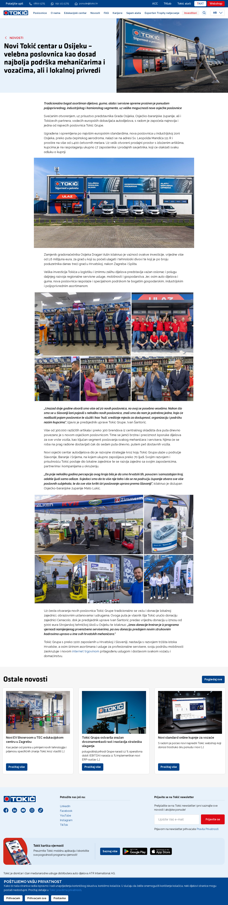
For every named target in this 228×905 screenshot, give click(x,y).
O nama (55, 13)
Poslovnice (40, 13)
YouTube (65, 815)
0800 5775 (39, 3)
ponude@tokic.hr (88, 3)
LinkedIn (65, 806)
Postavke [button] (60, 898)
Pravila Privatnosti (207, 829)
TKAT (200, 3)
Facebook (66, 810)
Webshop (216, 3)
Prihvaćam (13, 898)
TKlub (167, 3)
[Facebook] (5, 810)
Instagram (66, 820)
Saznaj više (110, 851)
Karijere (118, 13)
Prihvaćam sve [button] (36, 898)
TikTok (64, 824)
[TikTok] (40, 810)
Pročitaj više (17, 767)
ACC (155, 3)
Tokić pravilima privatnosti (65, 890)
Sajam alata (133, 13)
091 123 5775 (62, 3)
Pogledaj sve (213, 679)
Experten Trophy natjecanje (162, 13)
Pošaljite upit (14, 3)
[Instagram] (31, 810)
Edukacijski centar (75, 13)
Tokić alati (184, 3)
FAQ (106, 13)
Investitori (190, 13)
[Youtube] (23, 810)
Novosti (95, 13)
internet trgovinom (85, 651)
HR (215, 12)
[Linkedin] (14, 810)
